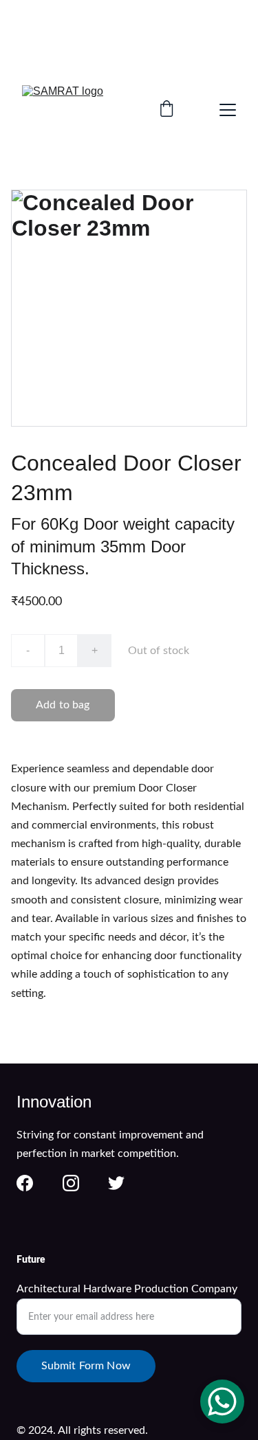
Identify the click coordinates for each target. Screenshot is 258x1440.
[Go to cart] (166, 110)
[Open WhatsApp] (222, 1402)
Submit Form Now (86, 1365)
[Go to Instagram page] (71, 1183)
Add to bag (63, 704)
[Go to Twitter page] (116, 1183)
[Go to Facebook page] (25, 1183)
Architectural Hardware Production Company (127, 1288)
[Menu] (227, 110)
